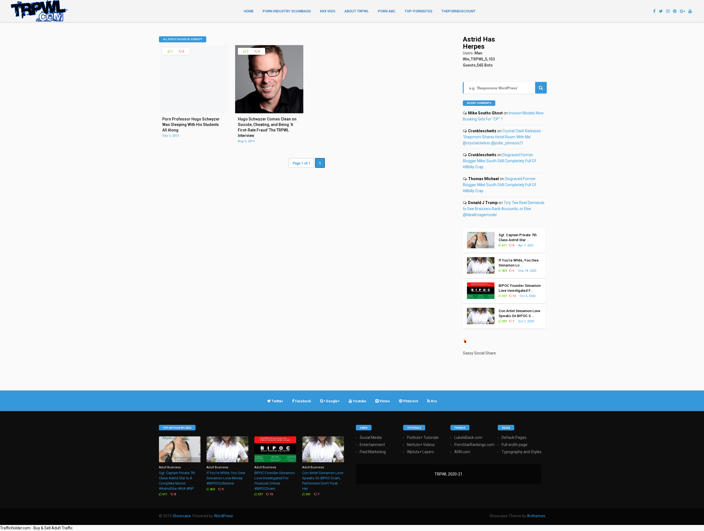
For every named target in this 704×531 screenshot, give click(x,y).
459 (504, 271)
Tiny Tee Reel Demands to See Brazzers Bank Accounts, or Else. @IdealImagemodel (503, 208)
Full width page (514, 444)
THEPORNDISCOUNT (458, 11)
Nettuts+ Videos (421, 444)
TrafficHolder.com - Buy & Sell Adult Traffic (36, 528)
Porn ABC (386, 11)
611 (504, 245)
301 (504, 321)
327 (504, 296)
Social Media (371, 437)
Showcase (182, 516)
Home (249, 11)
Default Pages (514, 437)
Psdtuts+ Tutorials (423, 437)
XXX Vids (327, 11)
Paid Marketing (373, 452)
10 (514, 296)
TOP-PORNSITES (418, 11)
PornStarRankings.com (474, 444)
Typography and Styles (521, 452)
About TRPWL (356, 11)
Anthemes (536, 516)
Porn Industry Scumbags (287, 11)
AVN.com (462, 452)
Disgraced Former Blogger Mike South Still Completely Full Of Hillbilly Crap (499, 161)
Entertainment (372, 444)
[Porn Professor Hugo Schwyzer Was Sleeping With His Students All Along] (194, 112)
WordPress (223, 516)
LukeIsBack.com (468, 437)
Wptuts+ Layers (420, 452)
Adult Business (170, 467)
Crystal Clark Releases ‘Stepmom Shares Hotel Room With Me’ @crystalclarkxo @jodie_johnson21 (502, 137)
